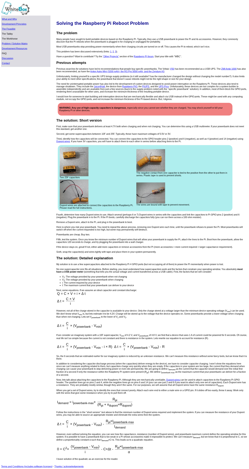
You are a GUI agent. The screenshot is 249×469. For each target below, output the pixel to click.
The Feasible (8, 29)
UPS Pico (164, 86)
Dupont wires (63, 141)
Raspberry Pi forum (143, 56)
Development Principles (14, 24)
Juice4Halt (99, 86)
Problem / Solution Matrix (15, 43)
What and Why (9, 19)
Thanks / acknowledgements (69, 466)
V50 (172, 69)
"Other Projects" (111, 56)
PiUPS (145, 86)
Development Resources (14, 48)
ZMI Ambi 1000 (229, 69)
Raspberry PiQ (129, 86)
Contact (6, 63)
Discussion (7, 58)
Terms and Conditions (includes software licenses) (26, 466)
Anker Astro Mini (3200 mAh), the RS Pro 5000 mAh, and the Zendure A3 (127, 71)
